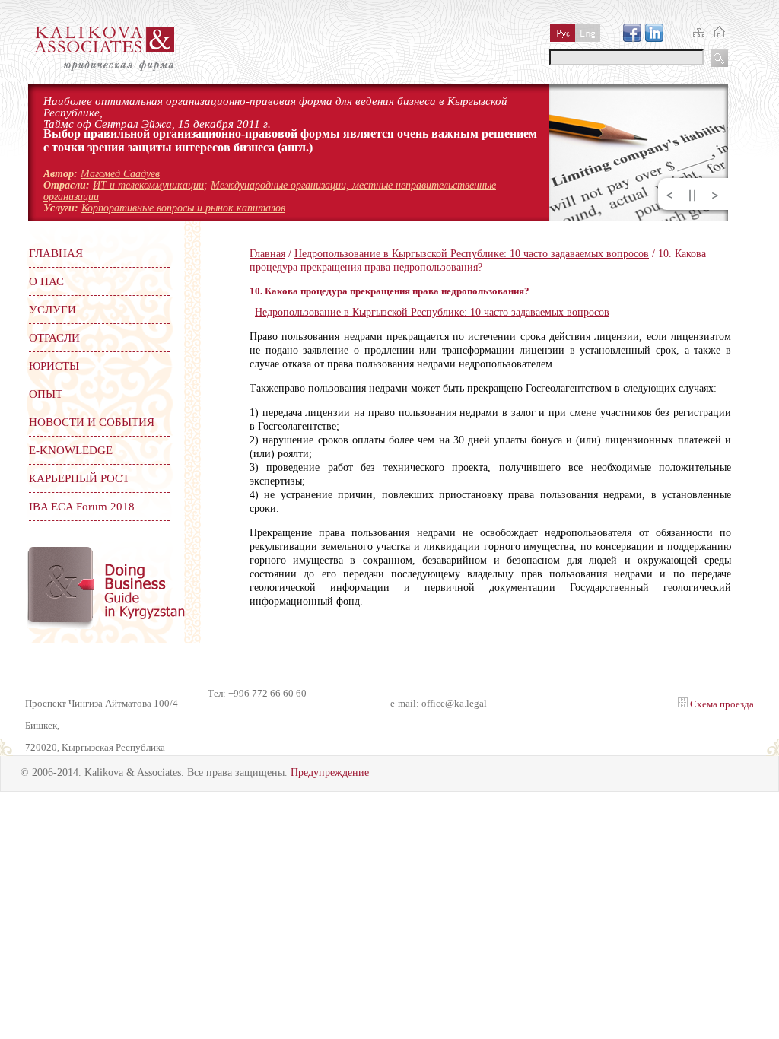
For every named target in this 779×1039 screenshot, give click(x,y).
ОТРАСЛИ (54, 338)
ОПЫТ (45, 394)
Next (715, 195)
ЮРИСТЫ (54, 366)
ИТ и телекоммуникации (148, 185)
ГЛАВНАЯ (56, 253)
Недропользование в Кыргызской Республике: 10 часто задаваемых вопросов (471, 253)
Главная (267, 253)
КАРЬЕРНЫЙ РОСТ (79, 478)
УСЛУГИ (52, 309)
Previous (669, 195)
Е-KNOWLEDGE (71, 450)
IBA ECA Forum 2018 (82, 506)
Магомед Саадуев (120, 174)
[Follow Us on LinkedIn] (654, 38)
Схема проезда (721, 704)
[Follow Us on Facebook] (632, 38)
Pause (692, 195)
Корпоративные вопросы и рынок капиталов (183, 208)
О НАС (46, 281)
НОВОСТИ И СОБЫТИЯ (91, 422)
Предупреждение (330, 772)
